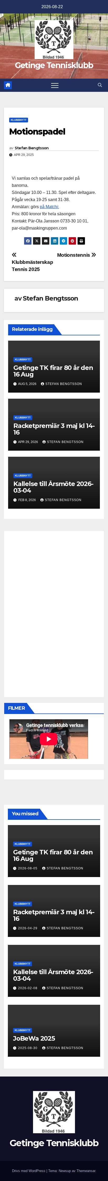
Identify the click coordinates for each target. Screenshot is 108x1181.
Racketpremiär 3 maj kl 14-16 (54, 429)
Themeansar (86, 1171)
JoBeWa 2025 (34, 1038)
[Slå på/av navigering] (55, 85)
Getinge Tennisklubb (54, 65)
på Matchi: (49, 206)
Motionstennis (74, 255)
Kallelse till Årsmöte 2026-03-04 (53, 487)
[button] (100, 85)
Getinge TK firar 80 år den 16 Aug (53, 371)
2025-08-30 (28, 1048)
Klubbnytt (18, 119)
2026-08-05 (28, 868)
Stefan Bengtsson (32, 148)
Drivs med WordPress (29, 1171)
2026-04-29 (28, 928)
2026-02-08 (28, 988)
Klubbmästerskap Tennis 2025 (32, 265)
